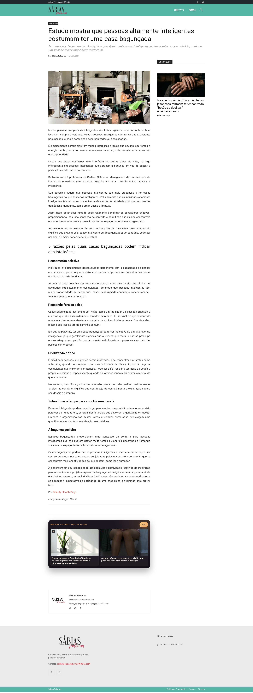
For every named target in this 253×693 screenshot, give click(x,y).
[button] (201, 10)
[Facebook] (197, 2)
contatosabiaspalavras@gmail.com (73, 663)
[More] (96, 62)
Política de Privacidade (176, 689)
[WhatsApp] (89, 62)
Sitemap (201, 689)
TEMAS (192, 9)
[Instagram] (202, 2)
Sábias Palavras (59, 56)
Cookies (191, 689)
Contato (179, 9)
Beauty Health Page (64, 492)
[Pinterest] (81, 608)
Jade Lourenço (163, 115)
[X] (83, 62)
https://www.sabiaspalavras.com (81, 600)
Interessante (53, 23)
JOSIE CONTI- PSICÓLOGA (169, 644)
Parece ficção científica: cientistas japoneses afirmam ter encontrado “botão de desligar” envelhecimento (180, 106)
